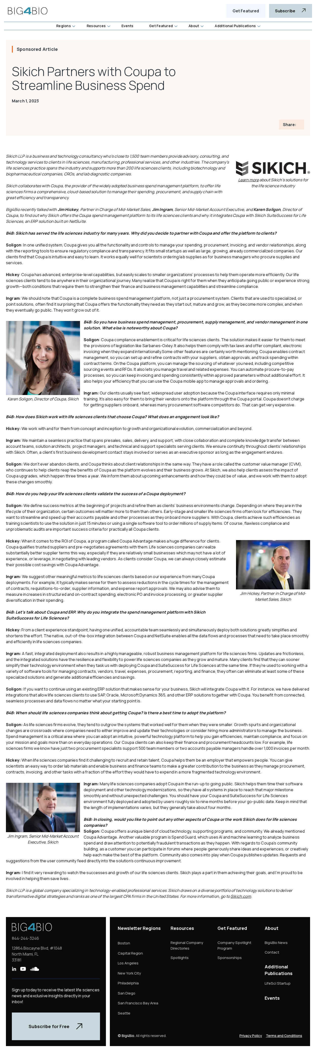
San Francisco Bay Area (138, 1003)
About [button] (194, 25)
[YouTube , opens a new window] (23, 969)
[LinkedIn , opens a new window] (14, 969)
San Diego (126, 993)
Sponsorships (229, 957)
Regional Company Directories (187, 945)
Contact (272, 952)
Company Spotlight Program (234, 945)
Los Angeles (128, 963)
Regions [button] (63, 25)
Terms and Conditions (284, 1035)
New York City (129, 973)
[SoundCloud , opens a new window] (34, 969)
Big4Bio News (276, 942)
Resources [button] (96, 25)
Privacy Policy (250, 1035)
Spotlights (180, 957)
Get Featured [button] (161, 25)
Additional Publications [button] (235, 25)
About (271, 928)
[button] (65, 26)
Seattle (124, 1013)
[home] (27, 11)
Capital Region (130, 953)
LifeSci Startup (278, 983)
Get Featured (246, 11)
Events (272, 998)
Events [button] (127, 25)
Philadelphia (128, 983)
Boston (124, 943)
